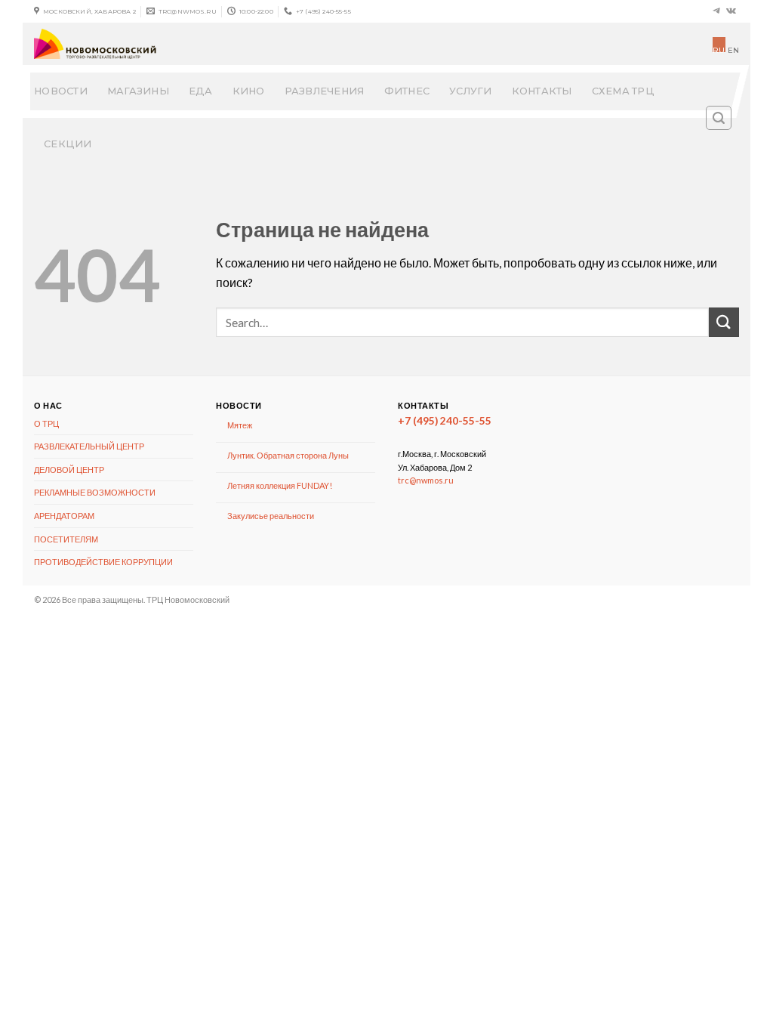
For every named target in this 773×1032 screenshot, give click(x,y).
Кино (249, 91)
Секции (68, 144)
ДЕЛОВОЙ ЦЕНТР (69, 469)
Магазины (138, 91)
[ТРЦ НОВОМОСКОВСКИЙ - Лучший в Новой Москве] (185, 44)
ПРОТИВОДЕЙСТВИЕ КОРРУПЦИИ (103, 562)
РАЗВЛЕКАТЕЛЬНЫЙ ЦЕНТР (89, 446)
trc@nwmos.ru (426, 480)
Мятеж (239, 425)
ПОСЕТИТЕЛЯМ (66, 539)
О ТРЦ (46, 423)
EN (733, 50)
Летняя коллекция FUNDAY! (279, 485)
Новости (61, 91)
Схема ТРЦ (623, 91)
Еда (201, 91)
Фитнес (407, 91)
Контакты (542, 91)
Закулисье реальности (270, 516)
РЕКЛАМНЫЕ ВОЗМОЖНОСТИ (95, 492)
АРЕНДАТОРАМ (64, 516)
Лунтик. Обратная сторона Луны (288, 455)
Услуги (470, 91)
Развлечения (325, 91)
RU (719, 48)
